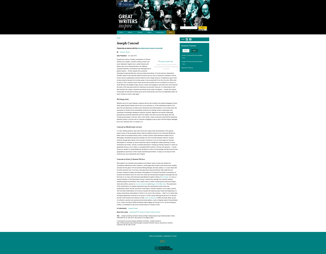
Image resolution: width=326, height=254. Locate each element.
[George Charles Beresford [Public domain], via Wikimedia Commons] (165, 61)
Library (149, 32)
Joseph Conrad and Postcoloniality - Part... (192, 57)
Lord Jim (138, 184)
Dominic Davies (125, 52)
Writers (130, 32)
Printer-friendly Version (152, 212)
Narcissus (158, 184)
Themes (139, 32)
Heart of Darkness (150, 198)
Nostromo (145, 184)
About (171, 32)
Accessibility (158, 236)
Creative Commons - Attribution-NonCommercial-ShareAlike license (164, 248)
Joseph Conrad (133, 208)
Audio (186, 50)
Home (121, 32)
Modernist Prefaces (187, 68)
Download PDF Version (136, 212)
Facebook (190, 39)
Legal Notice (167, 236)
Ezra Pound (164, 177)
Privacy (174, 236)
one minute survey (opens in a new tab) (150, 48)
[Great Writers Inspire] (126, 4)
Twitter (187, 39)
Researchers (160, 32)
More (194, 50)
